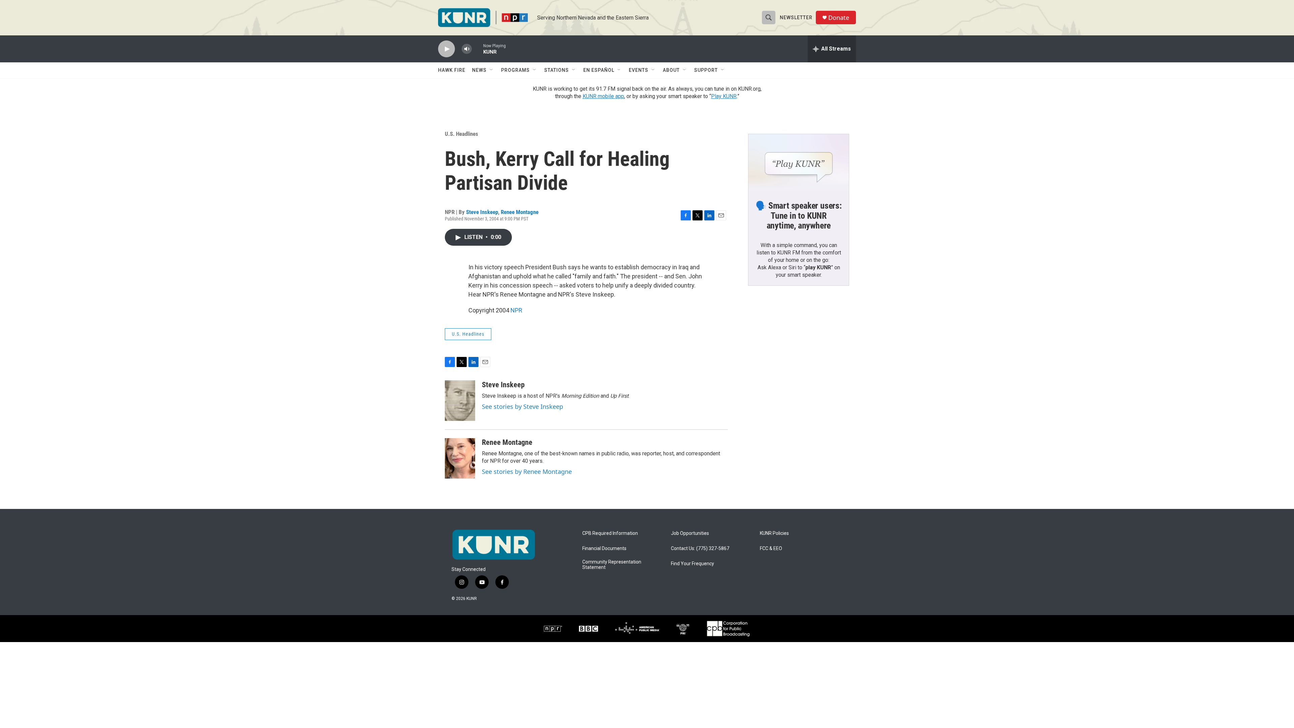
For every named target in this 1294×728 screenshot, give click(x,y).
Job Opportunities (690, 533)
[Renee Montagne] (460, 458)
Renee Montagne (519, 212)
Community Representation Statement (611, 564)
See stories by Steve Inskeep (522, 406)
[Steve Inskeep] (460, 401)
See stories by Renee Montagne (527, 471)
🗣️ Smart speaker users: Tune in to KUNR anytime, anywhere (799, 216)
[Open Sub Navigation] (491, 70)
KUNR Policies (774, 533)
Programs (515, 70)
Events (638, 70)
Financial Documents (604, 548)
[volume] (466, 49)
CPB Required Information (610, 533)
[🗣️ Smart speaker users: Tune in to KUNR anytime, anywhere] (798, 162)
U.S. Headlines (461, 133)
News (479, 70)
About (671, 70)
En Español (598, 70)
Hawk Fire (451, 70)
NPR (516, 310)
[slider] (477, 48)
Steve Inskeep (482, 212)
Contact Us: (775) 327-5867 (700, 548)
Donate (838, 17)
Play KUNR (724, 96)
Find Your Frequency (692, 563)
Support (706, 70)
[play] (446, 49)
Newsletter (796, 17)
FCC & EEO (771, 548)
